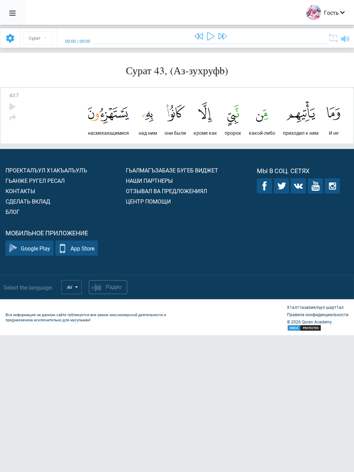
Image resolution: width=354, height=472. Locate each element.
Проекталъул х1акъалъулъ (46, 170)
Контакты (20, 191)
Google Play (35, 248)
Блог (13, 211)
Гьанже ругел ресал (35, 180)
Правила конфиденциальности (317, 314)
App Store (82, 248)
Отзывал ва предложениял (166, 191)
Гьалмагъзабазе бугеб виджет (172, 170)
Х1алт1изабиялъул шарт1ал (315, 307)
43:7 (14, 95)
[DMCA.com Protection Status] (317, 328)
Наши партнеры (149, 180)
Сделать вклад (28, 201)
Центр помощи (148, 201)
